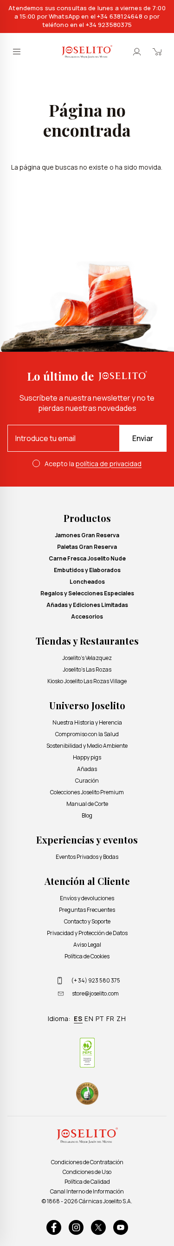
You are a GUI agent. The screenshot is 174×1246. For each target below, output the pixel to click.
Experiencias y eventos (87, 839)
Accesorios (87, 616)
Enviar (142, 438)
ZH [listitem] (121, 1018)
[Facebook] (53, 1227)
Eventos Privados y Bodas (87, 857)
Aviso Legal (87, 945)
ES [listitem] (78, 1018)
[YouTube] (120, 1227)
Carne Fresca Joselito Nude (87, 558)
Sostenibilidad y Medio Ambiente (87, 746)
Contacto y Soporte (87, 921)
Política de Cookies (87, 956)
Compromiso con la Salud (87, 734)
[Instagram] (76, 1227)
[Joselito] (87, 51)
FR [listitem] (110, 1018)
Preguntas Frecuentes (87, 910)
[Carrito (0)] (157, 51)
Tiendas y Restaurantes (87, 640)
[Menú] (16, 51)
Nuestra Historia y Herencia (87, 722)
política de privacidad (109, 463)
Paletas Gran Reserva (87, 547)
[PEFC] (87, 1053)
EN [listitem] (89, 1018)
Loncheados (87, 582)
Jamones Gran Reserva (87, 535)
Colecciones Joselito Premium (87, 792)
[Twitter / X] (98, 1227)
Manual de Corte (87, 804)
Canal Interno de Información (87, 1191)
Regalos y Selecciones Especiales (87, 593)
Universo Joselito (87, 705)
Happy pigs (87, 757)
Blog (87, 815)
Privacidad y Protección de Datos (87, 933)
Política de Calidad (87, 1182)
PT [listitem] (100, 1018)
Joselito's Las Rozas (87, 669)
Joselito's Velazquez (87, 658)
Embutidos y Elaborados (87, 570)
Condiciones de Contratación (87, 1162)
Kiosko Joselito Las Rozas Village (87, 681)
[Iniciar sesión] (137, 51)
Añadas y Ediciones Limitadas (87, 605)
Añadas (87, 769)
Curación (87, 781)
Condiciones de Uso (87, 1172)
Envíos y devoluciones (87, 898)
